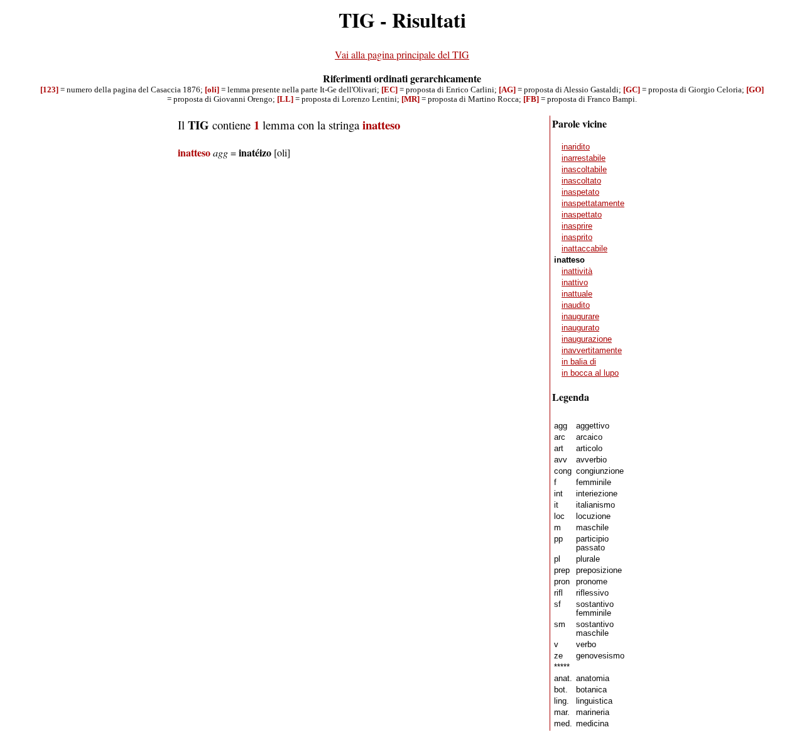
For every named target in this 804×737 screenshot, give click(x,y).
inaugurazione (587, 339)
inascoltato (581, 181)
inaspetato (580, 192)
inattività (577, 271)
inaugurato (580, 328)
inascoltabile (584, 169)
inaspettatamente (593, 203)
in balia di (579, 362)
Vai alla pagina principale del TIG (402, 54)
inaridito (576, 147)
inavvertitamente (592, 350)
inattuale (577, 294)
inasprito (577, 237)
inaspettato (582, 214)
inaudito (576, 305)
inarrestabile (584, 158)
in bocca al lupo (590, 373)
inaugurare (580, 316)
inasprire (577, 226)
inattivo (575, 282)
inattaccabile (584, 248)
